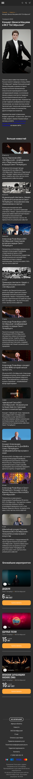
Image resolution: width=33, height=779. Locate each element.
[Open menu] (2, 3)
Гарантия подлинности (16, 748)
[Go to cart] (30, 3)
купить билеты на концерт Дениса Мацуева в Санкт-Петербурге (14, 123)
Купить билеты (16, 603)
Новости (16, 727)
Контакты (16, 752)
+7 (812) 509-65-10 (16, 755)
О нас (16, 734)
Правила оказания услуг (16, 741)
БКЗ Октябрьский (16, 719)
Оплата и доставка (16, 738)
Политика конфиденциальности (16, 745)
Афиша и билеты (16, 724)
